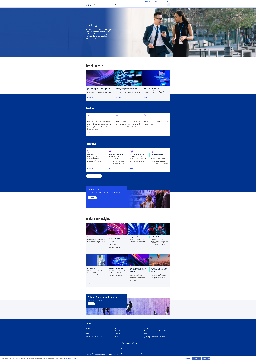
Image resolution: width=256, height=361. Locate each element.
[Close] (253, 358)
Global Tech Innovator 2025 (151, 88)
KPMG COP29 (91, 268)
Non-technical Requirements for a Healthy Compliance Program (138, 269)
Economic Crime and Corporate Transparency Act (117, 237)
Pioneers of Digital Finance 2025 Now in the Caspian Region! (128, 89)
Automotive (90, 154)
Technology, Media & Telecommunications (157, 155)
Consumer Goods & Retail (137, 154)
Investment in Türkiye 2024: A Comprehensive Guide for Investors (159, 269)
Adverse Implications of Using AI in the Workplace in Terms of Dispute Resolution (99, 89)
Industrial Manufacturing (116, 154)
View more (92, 197)
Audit (117, 119)
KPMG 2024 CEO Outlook (116, 268)
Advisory (89, 119)
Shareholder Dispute (93, 237)
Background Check (135, 237)
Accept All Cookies (206, 358)
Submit (91, 304)
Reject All (196, 358)
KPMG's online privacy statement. (70, 358)
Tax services (147, 119)
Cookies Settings (187, 358)
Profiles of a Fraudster (157, 237)
